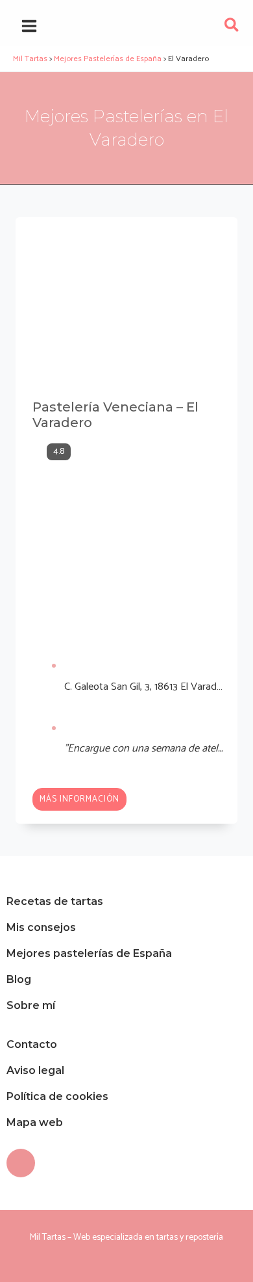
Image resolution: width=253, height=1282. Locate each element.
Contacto (31, 1044)
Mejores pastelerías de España (89, 953)
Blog (18, 979)
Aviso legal (35, 1070)
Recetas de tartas (54, 901)
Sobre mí (30, 1005)
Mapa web (34, 1122)
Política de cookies (57, 1096)
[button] (232, 28)
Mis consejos (41, 927)
